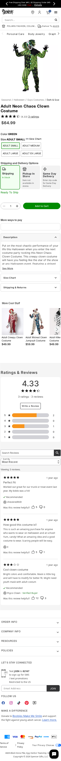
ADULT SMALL (10, 145)
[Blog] (34, 703)
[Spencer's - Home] (8, 12)
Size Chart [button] (35, 138)
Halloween (19, 99)
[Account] (40, 12)
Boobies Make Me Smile (27, 716)
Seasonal (6, 99)
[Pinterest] (27, 703)
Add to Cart (41, 206)
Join (53, 688)
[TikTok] (19, 703)
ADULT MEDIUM (31, 145)
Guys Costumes (35, 99)
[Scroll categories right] (58, 33)
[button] (30, 65)
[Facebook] (3, 703)
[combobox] (30, 20)
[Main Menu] (56, 12)
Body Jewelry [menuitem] (36, 34)
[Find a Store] (32, 12)
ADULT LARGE (10, 153)
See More (7, 268)
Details (38, 4)
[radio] (10, 177)
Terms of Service (4, 745)
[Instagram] (11, 703)
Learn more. (49, 719)
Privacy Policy (20, 745)
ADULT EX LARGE (31, 153)
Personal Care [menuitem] (15, 34)
